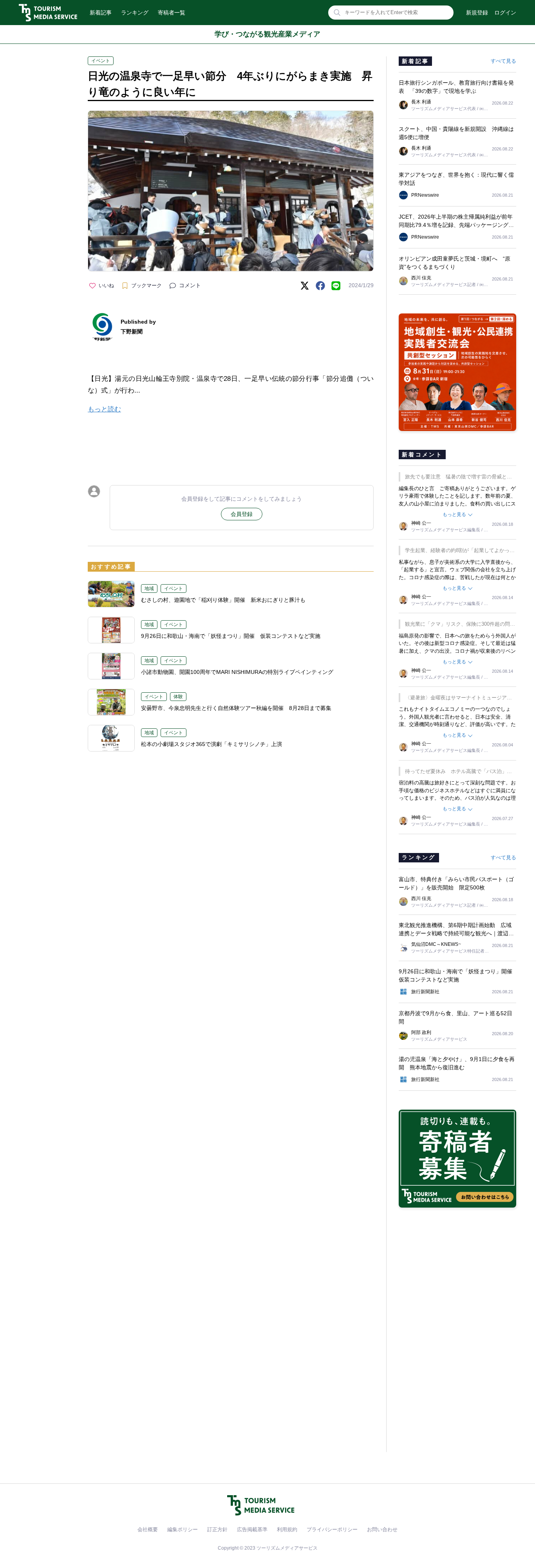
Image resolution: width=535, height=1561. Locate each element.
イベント (100, 60)
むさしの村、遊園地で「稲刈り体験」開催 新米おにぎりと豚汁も (223, 600)
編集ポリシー (182, 1529)
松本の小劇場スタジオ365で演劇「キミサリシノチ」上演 (211, 744)
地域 (149, 588)
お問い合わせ (382, 1529)
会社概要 (147, 1529)
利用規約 (287, 1529)
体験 (178, 696)
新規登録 (477, 12)
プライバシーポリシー (332, 1529)
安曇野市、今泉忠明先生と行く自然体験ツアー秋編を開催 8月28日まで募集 (236, 708)
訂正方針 (217, 1529)
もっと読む (104, 409)
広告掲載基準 (252, 1529)
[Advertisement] (230, 442)
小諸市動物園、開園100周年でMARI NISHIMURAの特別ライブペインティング (237, 672)
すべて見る (503, 61)
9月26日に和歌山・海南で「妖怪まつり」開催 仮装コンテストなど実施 (230, 636)
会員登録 (242, 514)
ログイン (505, 12)
